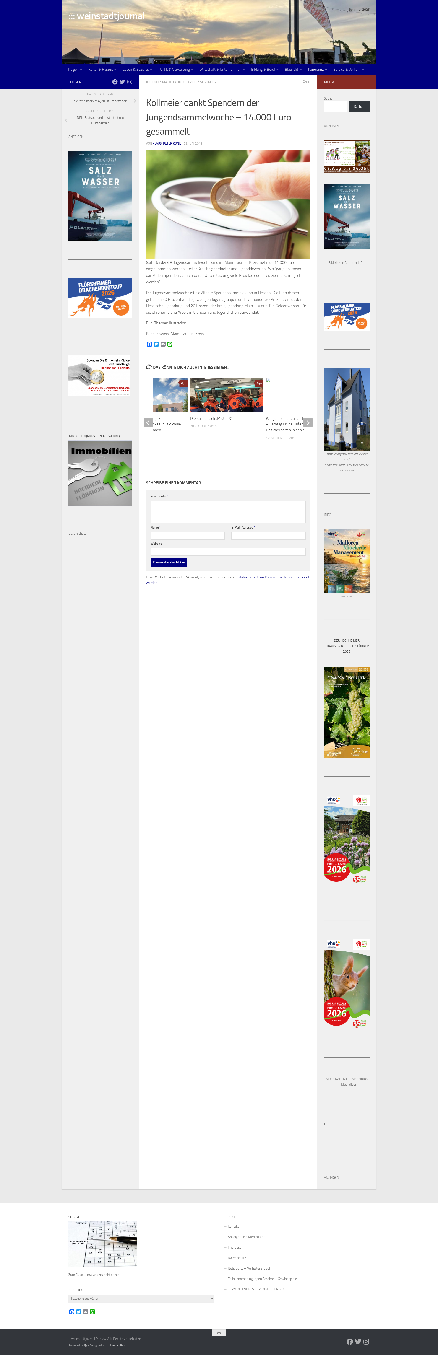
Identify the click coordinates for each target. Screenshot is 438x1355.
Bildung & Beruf (263, 69)
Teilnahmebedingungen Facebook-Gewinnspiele (262, 1279)
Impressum (236, 1247)
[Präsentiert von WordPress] (85, 1345)
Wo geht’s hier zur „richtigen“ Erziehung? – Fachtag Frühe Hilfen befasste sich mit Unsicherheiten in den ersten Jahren (299, 424)
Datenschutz (237, 1258)
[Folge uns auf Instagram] (129, 82)
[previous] (148, 422)
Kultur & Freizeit (101, 69)
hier (117, 1275)
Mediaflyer (348, 1084)
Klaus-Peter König (167, 143)
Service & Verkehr (347, 69)
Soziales (208, 82)
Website (156, 544)
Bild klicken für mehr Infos (346, 263)
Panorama (316, 69)
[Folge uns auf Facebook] (115, 82)
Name (156, 527)
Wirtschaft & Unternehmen (220, 69)
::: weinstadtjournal (106, 16)
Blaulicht (291, 69)
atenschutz (78, 533)
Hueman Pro (117, 1345)
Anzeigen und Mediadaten (246, 1237)
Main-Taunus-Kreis (179, 82)
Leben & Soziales (136, 69)
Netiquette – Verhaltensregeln (250, 1268)
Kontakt (233, 1226)
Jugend (152, 82)
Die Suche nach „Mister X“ (211, 418)
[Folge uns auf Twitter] (122, 82)
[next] (308, 422)
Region (73, 69)
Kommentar (160, 496)
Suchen (329, 98)
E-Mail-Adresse (243, 527)
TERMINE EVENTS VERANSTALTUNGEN (256, 1289)
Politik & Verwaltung (174, 69)
